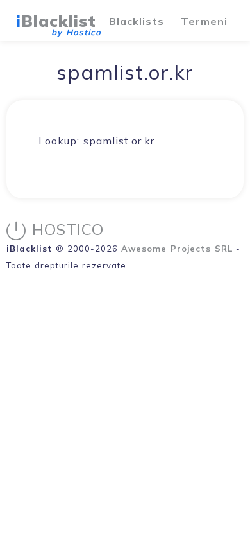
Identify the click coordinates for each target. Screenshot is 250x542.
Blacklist (56, 21)
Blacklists (136, 21)
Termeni (204, 21)
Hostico (68, 229)
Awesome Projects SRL (177, 248)
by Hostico (76, 32)
